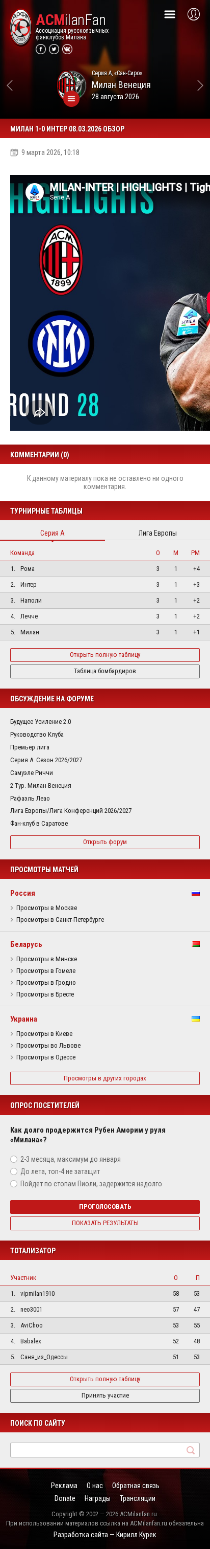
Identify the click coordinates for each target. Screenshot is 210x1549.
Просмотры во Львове (48, 1045)
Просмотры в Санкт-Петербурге (60, 919)
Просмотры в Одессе (45, 1057)
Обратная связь (136, 1485)
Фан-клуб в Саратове (39, 823)
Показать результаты (105, 1223)
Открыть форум (105, 842)
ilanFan (71, 20)
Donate (65, 1498)
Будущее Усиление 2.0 (40, 721)
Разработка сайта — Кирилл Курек (105, 1535)
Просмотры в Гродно (46, 982)
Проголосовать (105, 1206)
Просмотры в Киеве (44, 1033)
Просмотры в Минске (46, 959)
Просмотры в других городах (105, 1078)
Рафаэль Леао (30, 798)
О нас (95, 1485)
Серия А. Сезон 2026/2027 (46, 760)
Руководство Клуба (37, 734)
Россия (22, 893)
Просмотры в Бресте (45, 994)
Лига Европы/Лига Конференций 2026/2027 (71, 810)
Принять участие (105, 1395)
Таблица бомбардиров (105, 671)
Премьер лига (29, 747)
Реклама (64, 1485)
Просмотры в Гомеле (45, 971)
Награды (98, 1498)
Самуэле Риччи (31, 773)
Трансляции (137, 1498)
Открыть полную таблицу (105, 654)
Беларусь (26, 944)
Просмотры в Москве (46, 908)
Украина (23, 1019)
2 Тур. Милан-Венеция (40, 785)
